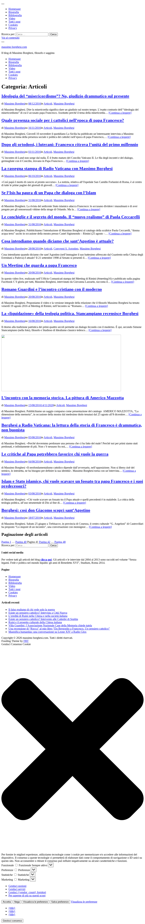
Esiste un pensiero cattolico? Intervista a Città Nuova (37, 612)
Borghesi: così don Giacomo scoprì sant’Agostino (45, 510)
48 (60, 541)
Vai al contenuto (10, 37)
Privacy (12, 27)
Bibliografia (15, 15)
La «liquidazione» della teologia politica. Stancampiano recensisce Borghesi (69, 313)
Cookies (13, 24)
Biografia (13, 12)
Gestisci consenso (12, 920)
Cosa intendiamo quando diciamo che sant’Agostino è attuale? (57, 241)
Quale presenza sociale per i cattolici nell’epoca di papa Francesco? (62, 120)
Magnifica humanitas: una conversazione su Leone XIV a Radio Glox (47, 631)
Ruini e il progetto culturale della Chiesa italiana (35, 622)
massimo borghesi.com (14, 46)
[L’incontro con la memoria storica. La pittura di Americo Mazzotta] (61, 390)
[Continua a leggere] (120, 112)
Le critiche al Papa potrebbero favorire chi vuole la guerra (54, 454)
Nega (17, 902)
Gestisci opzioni (17, 885)
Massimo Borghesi (14, 103)
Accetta (7, 902)
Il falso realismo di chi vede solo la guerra (31, 609)
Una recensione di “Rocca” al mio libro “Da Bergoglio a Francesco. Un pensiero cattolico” (59, 628)
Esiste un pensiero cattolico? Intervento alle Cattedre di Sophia (43, 619)
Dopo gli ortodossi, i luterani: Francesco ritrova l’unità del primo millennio (69, 144)
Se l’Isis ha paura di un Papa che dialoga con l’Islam (48, 192)
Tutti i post (14, 21)
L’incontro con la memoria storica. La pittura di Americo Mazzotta (62, 397)
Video (11, 18)
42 (44, 541)
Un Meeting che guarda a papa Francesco (39, 265)
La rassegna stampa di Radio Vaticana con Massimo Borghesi (57, 168)
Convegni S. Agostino (66, 248)
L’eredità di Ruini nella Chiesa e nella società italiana (37, 615)
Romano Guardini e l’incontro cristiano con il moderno (51, 289)
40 (21, 541)
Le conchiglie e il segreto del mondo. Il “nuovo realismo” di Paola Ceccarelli (70, 217)
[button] (72, 749)
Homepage (14, 8)
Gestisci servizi (16, 889)
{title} (11, 908)
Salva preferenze (60, 902)
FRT (26, 640)
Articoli (48, 103)
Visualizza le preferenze (35, 902)
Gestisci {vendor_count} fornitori (27, 892)
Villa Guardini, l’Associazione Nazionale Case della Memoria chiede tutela (50, 625)
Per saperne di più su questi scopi (26, 895)
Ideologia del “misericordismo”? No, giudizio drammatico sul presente (65, 96)
